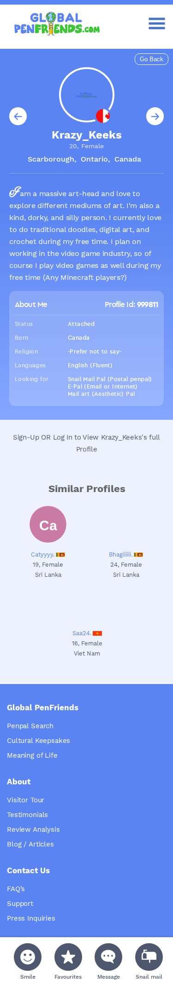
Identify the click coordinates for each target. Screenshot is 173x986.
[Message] (108, 957)
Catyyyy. (42, 554)
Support (20, 903)
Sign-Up (26, 437)
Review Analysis (33, 829)
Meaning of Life (32, 755)
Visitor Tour (25, 800)
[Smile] (28, 957)
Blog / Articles (30, 844)
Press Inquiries (31, 918)
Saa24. (81, 633)
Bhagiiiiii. (120, 554)
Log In (62, 437)
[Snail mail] (149, 957)
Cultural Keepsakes (38, 741)
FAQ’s (16, 889)
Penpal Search (30, 726)
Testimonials (27, 815)
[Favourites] (68, 957)
